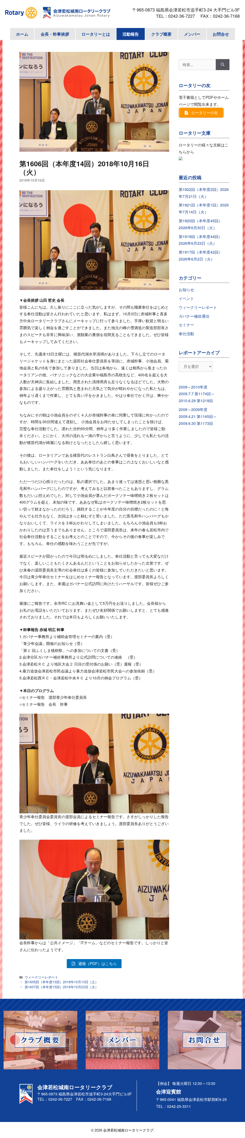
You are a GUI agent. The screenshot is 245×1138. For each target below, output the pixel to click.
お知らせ (186, 289)
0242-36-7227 (183, 16)
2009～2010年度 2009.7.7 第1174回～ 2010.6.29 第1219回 (197, 394)
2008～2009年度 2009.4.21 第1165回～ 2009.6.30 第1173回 (198, 416)
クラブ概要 (161, 34)
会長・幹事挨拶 (55, 34)
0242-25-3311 (179, 1106)
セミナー (186, 325)
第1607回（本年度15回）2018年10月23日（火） (61, 986)
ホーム (22, 34)
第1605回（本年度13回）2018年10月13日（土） (61, 981)
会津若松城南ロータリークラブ (128, 1129)
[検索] (222, 64)
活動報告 (130, 34)
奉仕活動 (186, 333)
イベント (186, 298)
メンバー (192, 34)
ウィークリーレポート (41, 977)
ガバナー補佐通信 (194, 316)
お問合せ (221, 34)
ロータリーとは (96, 34)
